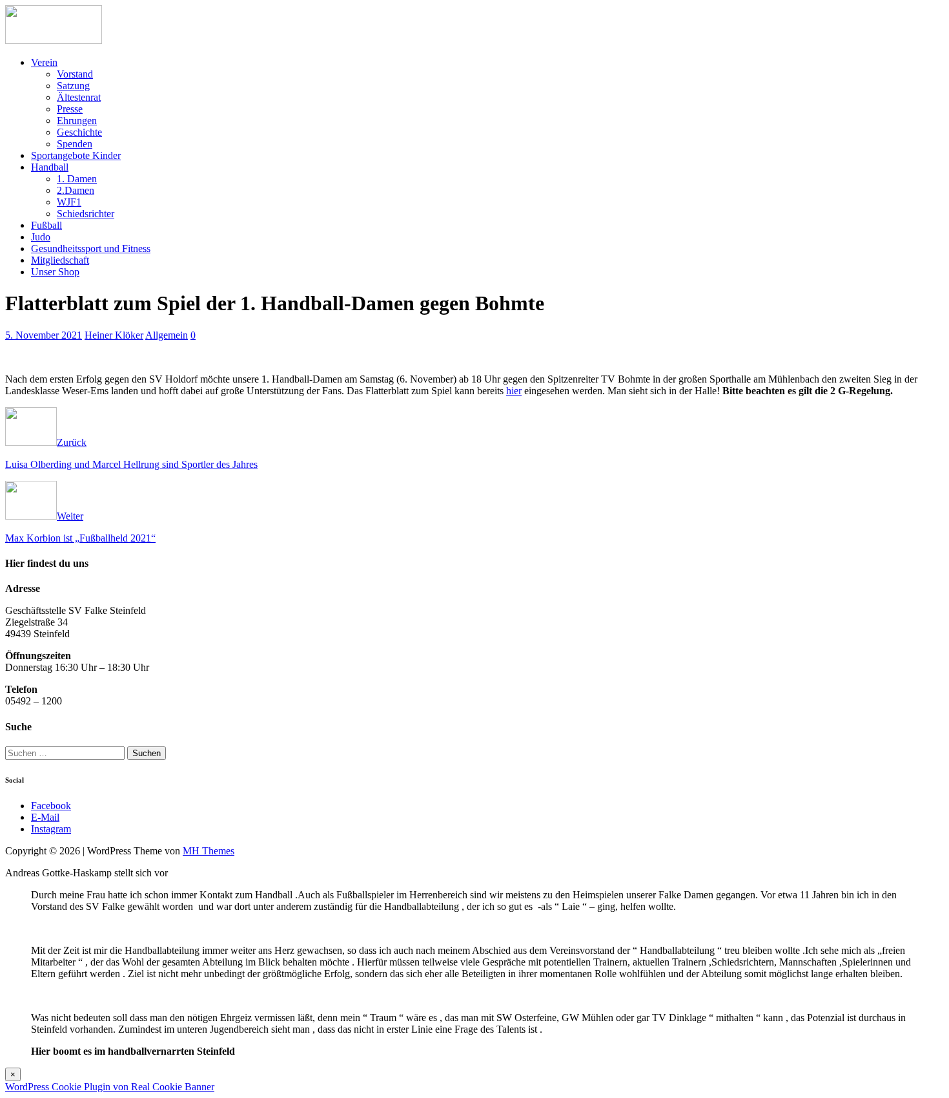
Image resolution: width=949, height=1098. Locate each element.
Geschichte (79, 132)
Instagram (51, 828)
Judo (40, 236)
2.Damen (75, 190)
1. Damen (77, 178)
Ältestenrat (79, 97)
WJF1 (69, 201)
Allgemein (166, 335)
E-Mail (45, 817)
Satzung (73, 85)
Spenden (74, 143)
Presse (70, 108)
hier (514, 390)
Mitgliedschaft (60, 260)
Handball (49, 167)
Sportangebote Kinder (76, 155)
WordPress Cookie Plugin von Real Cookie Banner (109, 1086)
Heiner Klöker (114, 335)
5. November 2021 (43, 335)
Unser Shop (55, 271)
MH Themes (208, 850)
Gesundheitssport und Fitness (90, 248)
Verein (44, 62)
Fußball (46, 225)
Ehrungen (77, 120)
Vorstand (75, 74)
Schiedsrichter (85, 213)
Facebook (51, 805)
